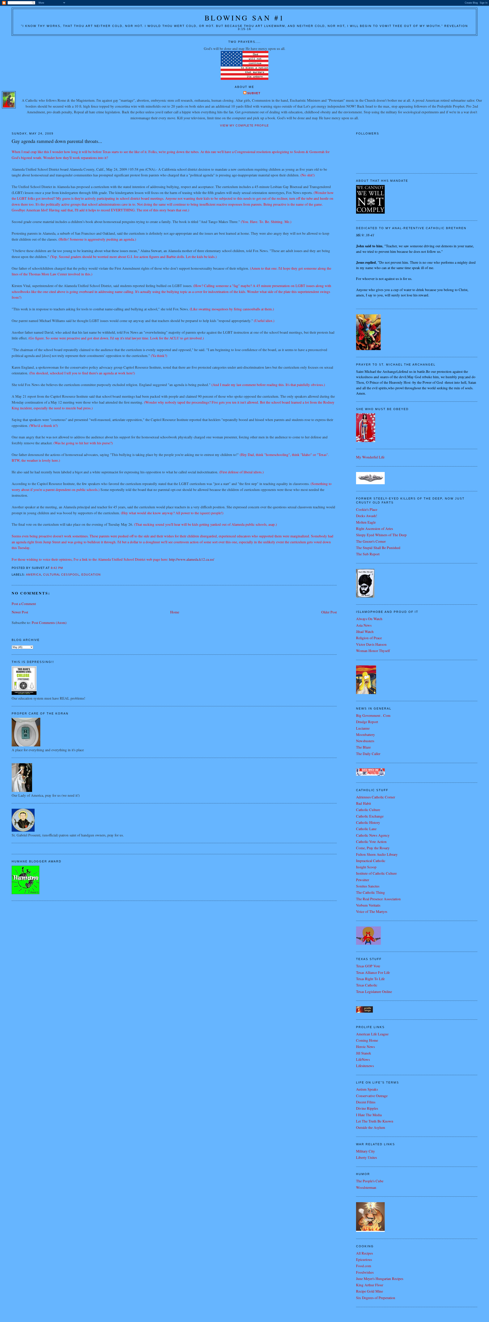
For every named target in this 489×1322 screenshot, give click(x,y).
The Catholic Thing (370, 892)
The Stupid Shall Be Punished (378, 547)
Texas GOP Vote (368, 966)
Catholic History (368, 822)
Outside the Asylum (370, 1127)
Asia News (364, 625)
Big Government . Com (373, 715)
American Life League (372, 1034)
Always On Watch (369, 618)
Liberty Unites (366, 1157)
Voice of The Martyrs (371, 911)
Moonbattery (365, 734)
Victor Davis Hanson (371, 644)
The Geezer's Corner (371, 541)
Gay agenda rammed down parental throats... (57, 141)
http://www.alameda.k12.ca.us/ (191, 559)
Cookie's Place (366, 509)
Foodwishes (365, 1272)
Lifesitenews (365, 1065)
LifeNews (363, 1059)
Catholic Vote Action (371, 841)
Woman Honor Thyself (373, 650)
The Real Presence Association (378, 898)
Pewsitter (362, 879)
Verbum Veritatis (368, 905)
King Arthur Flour (369, 1284)
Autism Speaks (367, 1089)
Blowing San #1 (245, 18)
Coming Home (367, 1040)
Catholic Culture (368, 809)
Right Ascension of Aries (374, 528)
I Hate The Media (369, 1114)
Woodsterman (366, 1187)
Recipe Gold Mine (369, 1291)
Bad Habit (363, 803)
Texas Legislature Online (374, 991)
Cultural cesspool (61, 574)
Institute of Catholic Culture (376, 873)
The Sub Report (368, 554)
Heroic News (365, 1046)
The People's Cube (369, 1180)
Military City (365, 1151)
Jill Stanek (363, 1053)
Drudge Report (367, 721)
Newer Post (20, 612)
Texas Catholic (366, 985)
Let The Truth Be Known (374, 1121)
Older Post (329, 612)
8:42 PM (57, 567)
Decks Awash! (366, 515)
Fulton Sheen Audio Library (377, 854)
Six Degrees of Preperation (375, 1297)
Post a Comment (24, 603)
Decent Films (365, 1102)
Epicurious (364, 1259)
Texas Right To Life (370, 978)
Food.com (363, 1265)
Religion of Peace (369, 637)
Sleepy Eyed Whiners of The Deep (381, 534)
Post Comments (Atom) (49, 622)
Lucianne (363, 728)
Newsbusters (365, 740)
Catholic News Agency (373, 835)
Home (174, 612)
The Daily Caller (368, 753)
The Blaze (363, 747)
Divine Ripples (367, 1108)
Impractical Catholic (370, 860)
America (33, 574)
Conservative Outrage (372, 1095)
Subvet (254, 93)
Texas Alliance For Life (373, 972)
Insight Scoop (366, 867)
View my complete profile (244, 125)
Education (91, 574)
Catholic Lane (366, 828)
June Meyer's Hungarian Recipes (379, 1278)
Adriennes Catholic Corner (375, 797)
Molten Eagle (366, 522)
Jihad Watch (365, 631)
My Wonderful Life (370, 457)
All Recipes (364, 1253)
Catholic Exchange (370, 816)
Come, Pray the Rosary (373, 847)
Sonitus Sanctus (367, 886)
